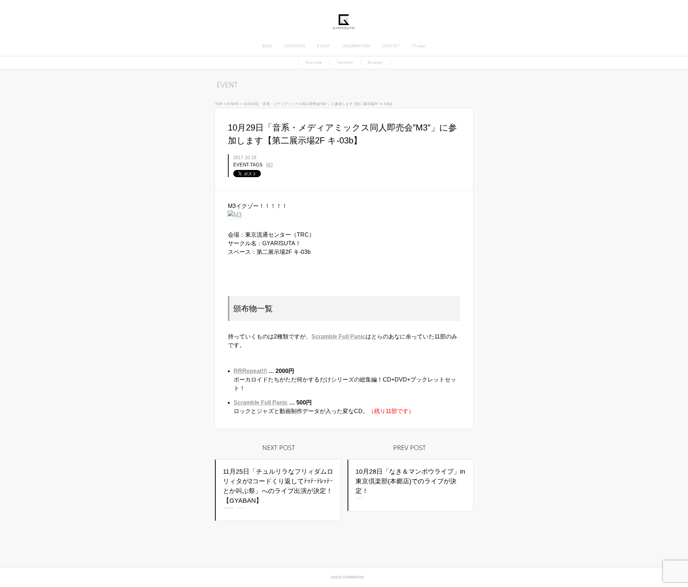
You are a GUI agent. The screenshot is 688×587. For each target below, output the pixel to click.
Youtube (314, 62)
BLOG (267, 45)
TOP (219, 104)
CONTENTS (295, 45)
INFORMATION (356, 45)
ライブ (241, 508)
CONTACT (391, 45)
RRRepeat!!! (250, 371)
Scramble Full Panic (338, 336)
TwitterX (345, 62)
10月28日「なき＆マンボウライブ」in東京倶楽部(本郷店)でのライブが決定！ (410, 481)
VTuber (419, 45)
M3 (269, 164)
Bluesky (375, 62)
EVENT (323, 45)
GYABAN (229, 508)
